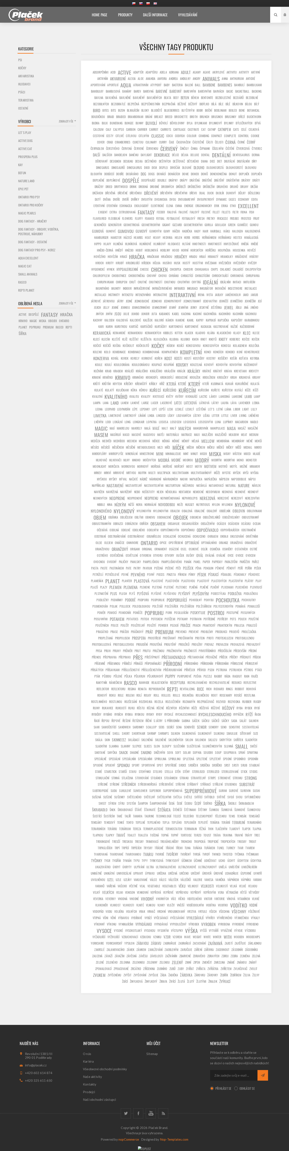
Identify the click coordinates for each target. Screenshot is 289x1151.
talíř (128, 816)
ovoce (240, 555)
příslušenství (130, 670)
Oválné (220, 555)
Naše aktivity (92, 1077)
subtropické (100, 790)
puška (197, 676)
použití (151, 625)
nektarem (185, 492)
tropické (213, 841)
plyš (132, 593)
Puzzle (208, 676)
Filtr (235, 212)
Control (243, 136)
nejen (160, 492)
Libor (236, 409)
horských (196, 250)
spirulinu (174, 759)
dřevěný (151, 193)
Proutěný (170, 644)
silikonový (205, 733)
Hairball (216, 231)
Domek (195, 174)
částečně (198, 142)
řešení (126, 720)
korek (124, 358)
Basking (256, 91)
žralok (212, 981)
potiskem (157, 619)
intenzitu (127, 294)
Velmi (119, 892)
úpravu (150, 873)
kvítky (179, 396)
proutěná (156, 644)
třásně (159, 848)
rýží (249, 714)
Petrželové (112, 574)
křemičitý (141, 383)
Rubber (246, 701)
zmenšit (207, 962)
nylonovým (144, 511)
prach (197, 625)
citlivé (120, 136)
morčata (113, 466)
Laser (154, 403)
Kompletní (191, 352)
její (260, 301)
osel (184, 549)
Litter (215, 415)
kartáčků (146, 326)
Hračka (137, 256)
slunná (228, 746)
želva (246, 975)
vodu (109, 911)
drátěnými (232, 180)
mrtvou (131, 472)
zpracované (121, 968)
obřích (144, 523)
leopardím (123, 409)
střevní (180, 784)
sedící (170, 727)
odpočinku (188, 530)
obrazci (118, 523)
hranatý (213, 256)
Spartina (252, 752)
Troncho (186, 841)
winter (217, 937)
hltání (186, 244)
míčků (220, 447)
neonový (253, 492)
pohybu (209, 600)
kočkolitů (142, 345)
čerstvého (113, 148)
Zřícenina (149, 968)
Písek (201, 574)
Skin (107, 740)
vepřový (195, 892)
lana (106, 403)
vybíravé (136, 918)
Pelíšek (188, 568)
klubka (174, 339)
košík (233, 358)
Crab (110, 142)
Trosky (241, 841)
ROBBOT (239, 689)
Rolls (176, 695)
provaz (209, 644)
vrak (142, 911)
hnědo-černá (105, 250)
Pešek (257, 568)
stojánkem (171, 778)
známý (253, 962)
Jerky (193, 307)
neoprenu (151, 498)
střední (114, 784)
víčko (181, 898)
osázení (174, 549)
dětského (193, 161)
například (98, 485)
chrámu (174, 275)
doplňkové (113, 180)
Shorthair (138, 733)
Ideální (210, 282)
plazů (94, 587)
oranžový (120, 549)
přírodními (221, 663)
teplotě (203, 822)
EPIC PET (23, 188)
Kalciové (135, 320)
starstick (110, 771)
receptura (177, 682)
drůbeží (181, 186)
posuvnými (101, 619)
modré (176, 460)
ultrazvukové (187, 867)
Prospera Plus (28, 156)
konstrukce (252, 352)
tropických (228, 841)
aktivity (244, 72)
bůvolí (163, 123)
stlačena (127, 778)
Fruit (256, 218)
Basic (229, 91)
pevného (138, 574)
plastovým (236, 581)
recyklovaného (197, 682)
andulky (185, 78)
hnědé (254, 244)
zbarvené (185, 956)
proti (210, 638)
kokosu (226, 345)
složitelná (193, 746)
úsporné (246, 873)
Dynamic (221, 199)
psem (211, 670)
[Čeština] (133, 3)
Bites (105, 110)
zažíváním (171, 956)
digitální (229, 161)
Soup (218, 752)
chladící (238, 269)
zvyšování (139, 975)
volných (131, 911)
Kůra (134, 390)
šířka (220, 803)
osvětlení (132, 555)
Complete (230, 136)
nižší (131, 504)
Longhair (138, 422)
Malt (165, 428)
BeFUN (185, 97)
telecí (177, 816)
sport (135, 765)
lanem (124, 403)
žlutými (201, 981)
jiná (246, 307)
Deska (139, 161)
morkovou (128, 466)
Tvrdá (196, 854)
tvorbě (159, 854)
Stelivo (157, 771)
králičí (129, 371)
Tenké (120, 822)
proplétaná (105, 638)
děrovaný (101, 161)
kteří (205, 383)
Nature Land (26, 180)
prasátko (102, 631)
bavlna (98, 97)
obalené (199, 511)
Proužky (197, 644)
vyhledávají (195, 917)
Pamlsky (135, 561)
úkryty (127, 867)
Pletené (168, 587)
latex (178, 402)
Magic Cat (25, 266)
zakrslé (99, 949)
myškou (102, 479)
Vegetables (169, 886)
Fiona (244, 212)
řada (258, 714)
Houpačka (224, 250)
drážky (99, 186)
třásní (170, 848)
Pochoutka (227, 600)
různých (171, 708)
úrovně (218, 873)
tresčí (116, 841)
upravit (138, 873)
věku (182, 886)
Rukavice (107, 708)
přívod (201, 670)
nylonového (101, 511)
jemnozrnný (159, 307)
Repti (172, 689)
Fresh (201, 218)
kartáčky (161, 326)
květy (169, 396)
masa (231, 428)
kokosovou (193, 345)
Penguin (208, 568)
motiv (198, 466)
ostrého (102, 555)
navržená (112, 492)
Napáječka (210, 479)
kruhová (244, 377)
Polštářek (171, 606)
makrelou (123, 428)
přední (253, 651)
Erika (224, 205)
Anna (225, 78)
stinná (115, 778)
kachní (197, 314)
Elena (169, 205)
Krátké (206, 371)
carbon (130, 129)
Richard (219, 689)
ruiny (96, 708)
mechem (132, 441)
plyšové (156, 593)
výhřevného (224, 918)
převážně (211, 657)
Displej (163, 167)
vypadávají (161, 924)
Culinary (151, 142)
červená (127, 148)
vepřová (155, 892)
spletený (215, 759)
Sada (234, 720)
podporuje (158, 600)
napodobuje (238, 479)
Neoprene (117, 498)
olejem (108, 542)
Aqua (125, 85)
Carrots (166, 129)
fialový (194, 212)
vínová (231, 898)
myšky (113, 479)
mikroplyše (116, 453)
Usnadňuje (231, 873)
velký (96, 892)
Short (126, 733)
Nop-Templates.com (174, 1139)
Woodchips (253, 937)
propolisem (122, 638)
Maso (126, 434)
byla (190, 123)
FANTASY (146, 212)
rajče (254, 676)
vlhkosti (128, 905)
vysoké (118, 930)
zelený (177, 962)
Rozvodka (234, 701)
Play (258, 581)
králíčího (156, 371)
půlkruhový (155, 676)
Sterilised (198, 771)
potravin (195, 619)
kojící (180, 345)
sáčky (225, 720)
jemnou (125, 307)
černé (241, 142)
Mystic (226, 472)
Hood (175, 250)
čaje (171, 142)
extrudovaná (127, 212)
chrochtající (220, 275)
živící (172, 981)
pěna (198, 568)
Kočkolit (128, 345)
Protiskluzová (101, 644)
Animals (211, 78)
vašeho (122, 886)
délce (175, 155)
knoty (223, 339)
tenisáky (96, 822)
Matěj (160, 434)
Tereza (137, 829)
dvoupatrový (205, 199)
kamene (180, 320)
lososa (163, 422)
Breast (158, 116)
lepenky (145, 409)
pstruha (221, 670)
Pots (233, 619)
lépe (135, 409)
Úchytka (255, 860)
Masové (136, 434)
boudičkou (98, 116)
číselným (218, 148)
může (217, 472)
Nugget (189, 504)
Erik (216, 205)
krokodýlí (166, 377)
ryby (159, 714)
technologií (163, 816)
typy (145, 860)
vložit (171, 905)
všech (213, 911)
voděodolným (195, 905)
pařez (255, 561)
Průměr (127, 651)
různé (160, 708)
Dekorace (162, 155)
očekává (102, 530)
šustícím (109, 816)
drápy (183, 180)
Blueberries (171, 110)
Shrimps (163, 733)
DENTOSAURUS (241, 155)
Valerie (197, 879)
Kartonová (176, 326)
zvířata (200, 968)
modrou (188, 460)
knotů (213, 339)
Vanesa (208, 879)
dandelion (120, 155)
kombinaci (134, 352)
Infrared (179, 288)
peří (240, 568)
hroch (99, 263)
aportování (98, 85)
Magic (101, 428)
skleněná (147, 740)
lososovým (205, 422)
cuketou (138, 142)
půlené (118, 676)
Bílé (228, 104)
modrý (202, 460)
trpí (117, 848)
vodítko (238, 905)
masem (101, 434)
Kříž (162, 383)
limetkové (115, 415)
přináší (138, 663)
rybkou (139, 714)
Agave (206, 72)
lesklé (179, 409)
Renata (142, 689)
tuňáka (197, 848)
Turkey (230, 848)
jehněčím (250, 301)
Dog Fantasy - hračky (32, 221)
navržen (99, 492)
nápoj (252, 479)
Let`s (211, 409)
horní (184, 250)
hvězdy (252, 263)
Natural (231, 485)
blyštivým (188, 110)
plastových (219, 581)
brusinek (217, 116)
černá (230, 142)
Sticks (253, 771)
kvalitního (116, 396)
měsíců (105, 447)
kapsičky (237, 320)
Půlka (128, 676)
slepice (137, 746)
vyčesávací (161, 918)
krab (108, 371)
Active (124, 72)
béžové (182, 104)
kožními (98, 371)
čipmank (205, 148)
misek (203, 453)
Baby (167, 85)
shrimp (151, 733)
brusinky (231, 116)
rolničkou (202, 695)
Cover (101, 142)
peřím (248, 568)
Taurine (149, 816)
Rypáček (238, 714)
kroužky (222, 377)
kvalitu (134, 396)
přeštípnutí (152, 657)
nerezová (207, 498)
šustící (97, 816)
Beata (167, 97)
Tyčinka (239, 854)
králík (181, 371)
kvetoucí (158, 396)
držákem (97, 193)
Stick (244, 771)
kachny (97, 320)
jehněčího (236, 301)
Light (245, 409)
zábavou (142, 943)
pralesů (251, 625)
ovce (231, 555)
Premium (164, 632)
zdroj (225, 956)
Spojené (98, 765)
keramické (119, 333)
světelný (149, 797)
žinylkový (151, 981)
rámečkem (115, 682)
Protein (200, 638)
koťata (243, 358)
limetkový (129, 415)
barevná (148, 91)
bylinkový (215, 123)
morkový (143, 466)
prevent (194, 631)
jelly (106, 307)
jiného (254, 307)
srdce (182, 765)
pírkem (182, 574)
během (195, 97)
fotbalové (173, 218)
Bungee (129, 123)
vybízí (148, 918)
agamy (197, 72)
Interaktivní (182, 295)
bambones (225, 85)
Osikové (194, 549)
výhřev (210, 918)
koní (239, 352)
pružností (190, 651)
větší (243, 892)
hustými (198, 263)
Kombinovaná (151, 352)
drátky (245, 180)
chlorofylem (101, 275)
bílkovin (238, 104)
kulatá (254, 383)
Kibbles (168, 333)
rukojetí (121, 708)
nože (180, 504)
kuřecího (169, 390)
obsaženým (208, 523)
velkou (252, 886)
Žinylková (136, 981)
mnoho (136, 460)
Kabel (175, 314)
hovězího (100, 256)
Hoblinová (151, 250)
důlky (242, 193)
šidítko (207, 803)
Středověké (166, 784)
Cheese (144, 269)
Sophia (197, 752)
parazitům (231, 561)
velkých (108, 892)
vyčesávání (177, 918)
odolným (152, 530)
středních (128, 784)
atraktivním (140, 85)
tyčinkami (252, 854)
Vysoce (104, 930)
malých (184, 428)
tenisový (109, 822)
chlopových (253, 269)
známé (231, 962)
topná (165, 835)
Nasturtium (172, 485)
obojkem (195, 517)
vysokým (163, 930)
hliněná (118, 244)
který (194, 384)
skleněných (175, 740)
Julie (126, 314)
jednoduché (142, 301)
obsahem (157, 524)
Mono (240, 460)
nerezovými (252, 498)
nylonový (124, 511)
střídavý (192, 784)
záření (198, 949)
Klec (246, 333)
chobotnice (119, 275)
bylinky (229, 123)
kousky (182, 365)
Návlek (256, 485)
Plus (113, 593)
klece (256, 333)
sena (179, 727)
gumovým (155, 231)
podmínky (117, 600)
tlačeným (221, 829)
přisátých (97, 670)
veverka (98, 898)
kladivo (200, 333)
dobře (120, 174)
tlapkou (98, 835)
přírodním (207, 663)
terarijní (238, 822)
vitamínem (243, 898)
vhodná (122, 898)
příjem (257, 657)
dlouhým (96, 174)
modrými (229, 460)
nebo (137, 492)
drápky (173, 180)
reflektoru (118, 689)
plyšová (143, 593)
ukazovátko (103, 867)
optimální (192, 542)
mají (112, 428)
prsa (99, 651)
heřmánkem (209, 237)
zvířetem (226, 968)
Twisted (227, 854)
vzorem (177, 937)
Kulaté (98, 390)
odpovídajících (229, 530)
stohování (142, 778)
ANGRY (196, 78)
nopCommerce (128, 1139)
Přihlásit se (223, 1088)
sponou (123, 765)
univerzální (124, 873)
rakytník (101, 682)
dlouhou (250, 167)
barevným (190, 91)
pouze (114, 625)
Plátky (249, 581)
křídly (153, 383)
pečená (158, 568)
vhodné (134, 898)
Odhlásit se (247, 1088)
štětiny (202, 809)
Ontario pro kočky (30, 205)
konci (207, 352)
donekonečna (218, 174)
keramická (102, 333)
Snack (123, 752)
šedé (180, 803)
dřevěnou (136, 193)
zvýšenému (114, 975)
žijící (125, 981)
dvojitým (147, 199)
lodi (108, 422)
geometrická (131, 225)
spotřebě (171, 765)
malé (156, 428)
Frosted (246, 218)
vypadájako (143, 924)
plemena (131, 587)
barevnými (204, 91)
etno (233, 205)
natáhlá (201, 485)
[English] (155, 3)
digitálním (243, 161)
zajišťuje (240, 943)
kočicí (97, 345)
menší (258, 441)
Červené (139, 148)
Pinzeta (171, 574)
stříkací (205, 784)
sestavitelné (102, 733)
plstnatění (101, 593)
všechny (239, 911)
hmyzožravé (231, 244)
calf (108, 129)
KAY (20, 164)
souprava (230, 752)
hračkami (153, 256)
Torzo (197, 835)
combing (204, 136)
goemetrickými (193, 225)
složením (179, 746)
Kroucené (182, 377)
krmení (96, 377)
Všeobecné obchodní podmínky (105, 1069)
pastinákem (117, 568)
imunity (116, 288)
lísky (171, 415)
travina (227, 835)
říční (148, 720)
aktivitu (232, 72)
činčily (184, 148)
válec (162, 879)
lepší (162, 409)
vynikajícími (125, 924)
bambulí (239, 85)
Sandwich (124, 727)
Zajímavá (215, 943)
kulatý (109, 390)
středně (103, 784)
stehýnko (145, 771)
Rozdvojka (145, 701)
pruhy (117, 651)
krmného (138, 377)
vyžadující (98, 937)
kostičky (199, 358)
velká (233, 886)
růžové (215, 708)
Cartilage (179, 129)
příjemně (100, 663)
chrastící (187, 275)
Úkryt (116, 867)
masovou (149, 434)
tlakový (234, 829)
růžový (228, 708)
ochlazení (169, 536)
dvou (172, 199)
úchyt (231, 860)
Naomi (183, 479)
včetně (133, 886)
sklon (189, 740)
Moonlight (99, 466)
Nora (139, 504)
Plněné (204, 587)
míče (167, 447)
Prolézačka (249, 631)
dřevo (193, 193)
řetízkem (137, 720)
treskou (127, 841)
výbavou (123, 918)
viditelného (194, 898)
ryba (240, 708)
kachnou (251, 314)
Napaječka (196, 479)
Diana (204, 161)
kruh (233, 377)
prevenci (181, 631)
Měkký (186, 441)
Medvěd (106, 441)
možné (244, 466)
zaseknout (222, 949)
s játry (158, 720)
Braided (121, 116)
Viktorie (219, 898)
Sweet (102, 803)
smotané (100, 752)
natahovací (216, 485)
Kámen (169, 320)
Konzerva (101, 358)
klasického (224, 333)
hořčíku (210, 250)
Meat (244, 434)
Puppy (170, 676)
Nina (109, 504)
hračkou (166, 256)
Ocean (256, 523)
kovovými (236, 364)
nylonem (227, 504)
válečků (185, 879)
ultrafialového (166, 867)
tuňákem (209, 848)
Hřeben (146, 263)
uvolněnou (98, 879)
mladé (256, 453)
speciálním (129, 759)
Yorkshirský (114, 943)
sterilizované (230, 771)
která (171, 384)
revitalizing (187, 689)
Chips (214, 269)
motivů (223, 466)
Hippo (97, 244)
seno (224, 727)
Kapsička (223, 320)
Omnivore (133, 542)
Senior (201, 727)
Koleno (97, 352)
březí (241, 116)
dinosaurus (134, 167)
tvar (241, 848)
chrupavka (253, 275)
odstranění (248, 530)
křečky (128, 383)
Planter (127, 581)
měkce (156, 441)
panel (197, 561)
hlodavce (174, 244)
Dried (109, 186)
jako (246, 294)
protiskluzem (224, 638)
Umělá (223, 867)
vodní (253, 905)
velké (242, 886)
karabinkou (252, 320)
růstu (141, 708)
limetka (100, 415)
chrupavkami (105, 282)
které (182, 383)
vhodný (147, 899)
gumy (167, 231)
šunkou (214, 809)
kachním (238, 314)
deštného (151, 161)
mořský (179, 466)
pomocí (112, 612)
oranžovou (102, 549)
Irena (201, 294)
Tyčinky (96, 860)
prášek (124, 631)
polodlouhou (141, 606)
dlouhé (186, 167)
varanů (100, 886)
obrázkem (131, 523)
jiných (100, 314)
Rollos (166, 695)
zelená (256, 956)
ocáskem (233, 523)
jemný (172, 307)
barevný (175, 91)
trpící (125, 848)
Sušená (96, 797)
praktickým (224, 625)
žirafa (163, 981)
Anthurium (237, 78)
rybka (129, 714)
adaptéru (152, 72)
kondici (230, 352)
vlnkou (150, 905)
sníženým (159, 752)
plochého (241, 587)
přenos (96, 657)
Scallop (151, 727)
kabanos (164, 314)
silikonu (219, 733)
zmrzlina (219, 962)
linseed (160, 415)
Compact (216, 136)
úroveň (207, 873)
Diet (219, 161)
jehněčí (223, 301)
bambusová (113, 91)
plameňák (97, 581)
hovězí (251, 250)
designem (115, 161)
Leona (99, 409)
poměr (101, 612)
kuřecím (187, 390)
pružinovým (174, 651)
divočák (175, 167)
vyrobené (238, 924)
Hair (205, 231)
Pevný (150, 574)
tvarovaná (101, 854)
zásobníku (251, 949)
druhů (234, 186)
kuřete (215, 390)
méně (249, 441)
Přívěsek (189, 670)
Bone (242, 110)
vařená (111, 886)
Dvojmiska (160, 199)
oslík (204, 549)
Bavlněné (125, 97)
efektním (112, 205)
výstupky (177, 930)
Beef (176, 97)
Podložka (235, 593)
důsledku (254, 193)
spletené (202, 759)
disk (154, 167)
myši (246, 472)
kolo (107, 352)
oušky (190, 555)
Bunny (139, 123)
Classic (157, 136)
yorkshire (97, 943)
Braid (110, 116)
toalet (131, 835)
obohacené (164, 517)
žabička (173, 975)
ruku (131, 708)
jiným (109, 314)
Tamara (137, 816)
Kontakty (89, 1084)
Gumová (98, 231)
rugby (257, 701)
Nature (244, 485)
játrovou (109, 301)
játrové (96, 301)
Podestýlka (218, 593)
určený (195, 873)
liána (228, 409)
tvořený (185, 854)
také (119, 816)
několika (171, 492)
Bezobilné (252, 97)
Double (162, 180)
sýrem (112, 803)
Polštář (157, 606)
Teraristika (25, 100)
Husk (177, 263)
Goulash (220, 225)
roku (112, 695)
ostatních (241, 549)
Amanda (150, 78)
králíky (193, 371)
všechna (224, 911)
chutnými (184, 282)
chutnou (169, 282)
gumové (111, 231)
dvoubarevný (186, 199)
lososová (189, 422)
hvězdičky (239, 263)
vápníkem (233, 879)
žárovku (199, 975)
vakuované (141, 879)
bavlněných (154, 97)
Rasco (130, 682)
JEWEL (229, 307)
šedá (172, 803)
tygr (107, 860)
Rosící (238, 695)
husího (167, 263)
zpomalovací (103, 968)
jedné (129, 301)
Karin (109, 326)
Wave (187, 937)
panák (187, 561)
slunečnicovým (212, 746)
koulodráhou (141, 364)
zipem (196, 962)
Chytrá (196, 282)
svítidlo (209, 797)
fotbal (160, 218)
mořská (156, 466)
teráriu (112, 829)
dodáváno (132, 174)
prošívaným (185, 638)
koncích (218, 352)
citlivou (131, 136)
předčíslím (224, 651)
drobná (143, 186)
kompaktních (170, 352)
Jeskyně (204, 307)
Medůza (95, 441)
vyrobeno (252, 924)
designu (128, 161)
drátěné (207, 180)
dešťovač (179, 161)
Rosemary (226, 695)
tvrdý (206, 854)
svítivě (221, 797)
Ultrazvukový (207, 867)
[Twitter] (126, 1113)
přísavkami (113, 670)
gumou (254, 225)
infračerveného (162, 288)
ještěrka (216, 307)
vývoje (238, 930)
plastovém (172, 581)
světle (188, 797)
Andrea (173, 78)
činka (194, 148)
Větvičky (254, 892)
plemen (115, 587)
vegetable (153, 886)
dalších (107, 155)
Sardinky (138, 727)
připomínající (153, 663)
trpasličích (105, 848)
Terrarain (190, 829)
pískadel (226, 574)
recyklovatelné (219, 682)
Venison (130, 892)
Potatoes (133, 619)
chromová (237, 275)
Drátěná (195, 180)
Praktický (209, 625)
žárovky (212, 975)
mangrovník (200, 428)
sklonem (200, 740)
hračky (181, 256)
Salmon (253, 720)
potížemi (170, 619)
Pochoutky (249, 600)
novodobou (166, 504)
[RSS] (163, 1113)
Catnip (212, 129)
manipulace (217, 428)
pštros (248, 670)
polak (113, 606)
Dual (202, 193)
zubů (172, 968)
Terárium (125, 829)
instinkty (114, 294)
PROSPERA (139, 638)
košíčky (223, 358)
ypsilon (129, 943)
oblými (139, 517)
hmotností (215, 244)
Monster (251, 460)
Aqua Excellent (28, 258)
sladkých (251, 740)
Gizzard (177, 225)
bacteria (177, 85)
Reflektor (102, 689)
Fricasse (222, 218)
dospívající (148, 180)
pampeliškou (151, 561)
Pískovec (254, 574)
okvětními (252, 536)
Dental (205, 155)
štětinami (190, 809)
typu (136, 860)
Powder (163, 625)
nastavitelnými (153, 485)
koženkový (251, 364)
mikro (258, 447)
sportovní (148, 765)
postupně (233, 612)
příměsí (126, 663)
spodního (240, 759)
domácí (161, 174)
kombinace (119, 352)
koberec (235, 339)
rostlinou (115, 701)
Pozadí (174, 625)
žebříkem (235, 975)
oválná (209, 555)
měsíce (95, 447)
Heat (148, 237)
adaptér (138, 72)
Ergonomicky (203, 205)
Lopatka (151, 422)
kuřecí (155, 390)
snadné (134, 752)
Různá (150, 708)
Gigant (166, 225)
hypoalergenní (127, 269)
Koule (99, 364)
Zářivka (209, 949)
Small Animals (27, 274)
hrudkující (132, 263)
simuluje (232, 733)
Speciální (114, 759)
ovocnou (99, 561)
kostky (211, 358)
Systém (131, 803)
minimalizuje (173, 453)
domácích (174, 174)
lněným (98, 422)
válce (153, 879)
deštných (165, 161)
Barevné (161, 91)
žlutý (190, 981)
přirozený (251, 663)
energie (188, 205)
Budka (96, 123)
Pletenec (181, 587)
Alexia (132, 78)
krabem (118, 371)
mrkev (98, 472)
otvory (169, 555)
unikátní (109, 873)
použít (125, 625)
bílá (213, 104)
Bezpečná (133, 104)
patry (137, 568)
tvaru (148, 854)
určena (161, 873)
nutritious (203, 504)
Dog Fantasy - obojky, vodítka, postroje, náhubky (38, 231)
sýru (121, 803)
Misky (227, 453)
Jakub (254, 294)
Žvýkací (224, 981)
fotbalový (188, 218)
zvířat (190, 968)
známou (242, 962)
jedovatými (210, 301)
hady (197, 231)
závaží (108, 956)
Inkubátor (206, 288)
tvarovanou (133, 854)
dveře (116, 199)
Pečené (169, 568)
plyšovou (170, 593)
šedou (188, 803)
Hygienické (98, 269)
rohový (102, 695)
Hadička (187, 231)
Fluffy (139, 218)
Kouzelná (196, 364)
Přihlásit (288, 10)
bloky (145, 110)
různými (184, 708)
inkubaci (192, 288)
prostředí (154, 638)
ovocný (112, 561)
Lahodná (224, 396)
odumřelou (154, 536)
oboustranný (250, 517)
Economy (243, 199)
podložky (102, 600)
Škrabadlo (99, 809)
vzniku (157, 937)
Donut (233, 174)
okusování (237, 536)
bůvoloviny (177, 123)
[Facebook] (138, 1113)
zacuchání (199, 943)
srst (227, 765)
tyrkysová (157, 860)
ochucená (184, 536)
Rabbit (218, 676)
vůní (113, 918)
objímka (113, 517)
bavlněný (139, 97)
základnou (255, 943)
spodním (253, 759)
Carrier (142, 129)
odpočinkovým (170, 530)
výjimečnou (241, 918)
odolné (125, 530)
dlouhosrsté (234, 167)
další (96, 154)
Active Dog (25, 140)
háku (226, 231)
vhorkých (162, 898)
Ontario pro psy (29, 197)
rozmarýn (189, 701)
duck (210, 193)
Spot (160, 765)
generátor (114, 225)
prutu (147, 651)
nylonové (245, 504)
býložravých (244, 123)
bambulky (97, 91)
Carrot (153, 129)
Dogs (151, 174)
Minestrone (147, 453)
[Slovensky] (141, 3)
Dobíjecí (109, 174)
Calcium (98, 129)
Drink (133, 186)
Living (242, 415)
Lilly (254, 409)
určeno (184, 873)
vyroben (208, 924)
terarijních (98, 829)
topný (175, 835)
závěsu (143, 956)
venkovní (142, 892)
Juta (154, 314)
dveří (125, 199)
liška (206, 415)
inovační (220, 288)
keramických (153, 333)
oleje (99, 542)
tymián (127, 860)
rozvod (221, 701)
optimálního (209, 542)
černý (251, 142)
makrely (136, 428)
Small (241, 746)
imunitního (102, 288)
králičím (169, 371)
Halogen (237, 231)
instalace (251, 288)
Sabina (186, 720)
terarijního (254, 822)
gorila (209, 225)
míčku (211, 447)
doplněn (256, 174)
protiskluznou (245, 638)
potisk (145, 619)
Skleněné (161, 740)
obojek (180, 517)
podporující (177, 600)
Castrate (193, 129)
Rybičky (96, 714)
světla (177, 797)
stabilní (254, 765)
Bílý (256, 104)
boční (208, 110)
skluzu (212, 740)
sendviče (189, 727)
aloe (141, 78)
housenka (239, 250)
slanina (113, 746)
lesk (170, 409)
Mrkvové (118, 472)
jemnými (183, 307)
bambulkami (254, 85)
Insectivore (235, 288)
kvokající (191, 396)
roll (157, 695)
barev (137, 91)
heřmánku (224, 237)
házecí (128, 237)
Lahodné (237, 396)
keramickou (135, 333)
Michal (248, 447)
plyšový (184, 593)
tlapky (110, 835)
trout (252, 841)
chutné (142, 282)
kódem (171, 345)
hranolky (226, 256)
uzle (118, 879)
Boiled (233, 110)
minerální (131, 453)
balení (189, 85)
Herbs (196, 237)
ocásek (221, 523)
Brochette (181, 116)
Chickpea (175, 269)
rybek (248, 708)
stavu (133, 771)
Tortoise (186, 835)
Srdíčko (217, 765)
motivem (210, 466)
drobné (154, 186)
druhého (222, 186)
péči (178, 568)
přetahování (196, 657)
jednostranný (192, 301)
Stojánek (156, 778)
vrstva (191, 911)
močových (149, 460)
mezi (160, 447)
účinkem (187, 860)
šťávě (138, 809)
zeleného (112, 962)
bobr (200, 110)
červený (169, 148)
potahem (117, 619)
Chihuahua (202, 269)
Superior (155, 790)
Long (128, 422)
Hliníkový (159, 244)
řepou (105, 720)
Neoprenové (134, 498)
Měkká (166, 441)
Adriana (174, 72)
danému (134, 155)
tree (257, 835)
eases (232, 199)
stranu (184, 778)
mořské (167, 466)
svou (239, 797)
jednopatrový (172, 301)
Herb (187, 237)
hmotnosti (199, 244)
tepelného (153, 822)
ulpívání (139, 867)
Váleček (173, 879)
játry (120, 301)
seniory (213, 727)
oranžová (236, 542)
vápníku (246, 879)
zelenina (125, 962)
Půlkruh (139, 676)
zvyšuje (153, 975)
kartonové (192, 326)
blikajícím (133, 110)
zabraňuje (169, 943)
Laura (224, 403)
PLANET (112, 581)
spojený (110, 765)
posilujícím (181, 612)
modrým (216, 460)
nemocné (198, 492)
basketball (242, 91)
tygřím (116, 860)
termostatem (173, 829)
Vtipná (97, 918)
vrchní (161, 911)
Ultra (150, 867)
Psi (20, 59)
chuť (132, 282)
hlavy (107, 244)
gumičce (242, 225)
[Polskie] (148, 3)
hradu (193, 256)
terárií (226, 822)
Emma (178, 205)
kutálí (239, 390)
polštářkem (203, 606)
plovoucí (256, 587)
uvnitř (257, 873)
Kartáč (133, 326)
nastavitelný (133, 485)
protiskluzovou (123, 644)
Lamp (257, 396)
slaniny (125, 746)
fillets (226, 212)
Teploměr (190, 822)
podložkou (251, 593)
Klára (211, 333)
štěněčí (177, 809)
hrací (123, 256)
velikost (193, 886)
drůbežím (209, 186)
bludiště (156, 110)
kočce (246, 339)
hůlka (157, 263)
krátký (217, 371)
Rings (229, 689)
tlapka (257, 829)
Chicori (188, 269)
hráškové (241, 256)
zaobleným (171, 949)
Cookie (255, 136)
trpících (136, 848)
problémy (207, 631)
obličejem (126, 517)
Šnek (113, 809)
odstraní (100, 536)
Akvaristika (26, 76)
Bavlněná (111, 97)
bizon (121, 110)
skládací (133, 740)
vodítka (211, 905)
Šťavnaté (150, 809)
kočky (158, 345)
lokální (117, 422)
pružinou (159, 651)
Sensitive (234, 727)
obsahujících (190, 523)
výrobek (194, 924)
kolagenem (240, 345)
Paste (103, 568)
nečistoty (148, 492)
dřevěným (166, 193)
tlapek (246, 829)
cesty (109, 136)
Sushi (256, 790)
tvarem (250, 848)
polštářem (187, 606)
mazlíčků (221, 434)
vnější (180, 905)
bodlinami (220, 110)
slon (157, 746)
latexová (190, 402)
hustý (186, 263)
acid (113, 72)
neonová (227, 492)
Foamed (149, 218)
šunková (226, 809)
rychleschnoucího (214, 714)
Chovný (151, 275)
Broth (194, 116)
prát (149, 632)
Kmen (195, 339)
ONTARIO (149, 543)
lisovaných (183, 415)
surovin (245, 790)
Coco (169, 136)
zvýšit (127, 975)
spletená (188, 759)
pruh (107, 651)
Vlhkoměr (101, 905)
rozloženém (172, 701)
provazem (222, 644)
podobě (130, 600)
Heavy (157, 237)
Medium (253, 434)
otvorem (145, 555)
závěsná (132, 956)
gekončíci (100, 225)
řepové (115, 720)
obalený (212, 511)
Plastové (157, 581)
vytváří (213, 930)
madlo (254, 422)
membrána (223, 441)
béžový (192, 104)
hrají (202, 256)
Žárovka (186, 975)
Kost (168, 358)
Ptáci (21, 92)
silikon (175, 733)
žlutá (181, 981)
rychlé (168, 714)
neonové (240, 492)
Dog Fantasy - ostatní (32, 241)
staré (98, 771)
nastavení (115, 485)
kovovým (221, 364)
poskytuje (197, 612)
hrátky (254, 256)
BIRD (96, 110)
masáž (242, 428)
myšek (237, 472)
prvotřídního (207, 651)
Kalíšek (148, 320)
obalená (187, 511)
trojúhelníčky (169, 841)
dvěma (107, 199)
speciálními (145, 759)
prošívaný (169, 638)
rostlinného (99, 701)
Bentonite (207, 97)
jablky (219, 294)
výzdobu (250, 930)
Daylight (146, 155)
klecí (96, 339)
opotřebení (176, 542)
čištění (230, 148)
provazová (237, 644)
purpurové (184, 676)
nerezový (237, 498)
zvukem (99, 975)
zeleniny (152, 962)
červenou (152, 148)
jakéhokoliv (233, 294)
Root (214, 695)
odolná (114, 530)
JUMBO (135, 314)
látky (215, 403)
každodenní (247, 326)
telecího (188, 816)
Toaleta (143, 835)
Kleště (116, 339)
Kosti (178, 358)
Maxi (197, 434)
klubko (185, 339)
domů (204, 174)
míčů (238, 447)
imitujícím (249, 282)
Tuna (188, 848)
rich (209, 689)
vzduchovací (130, 937)
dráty (256, 180)
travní (239, 835)
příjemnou (113, 663)
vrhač (151, 911)
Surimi (223, 790)
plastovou (188, 581)
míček (178, 447)
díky (254, 161)
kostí (187, 358)
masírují (115, 434)
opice (163, 542)
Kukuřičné (241, 383)
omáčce (119, 542)
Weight (197, 937)
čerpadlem (97, 148)
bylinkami (201, 123)
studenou (231, 784)
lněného (254, 415)
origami (135, 549)
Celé (244, 129)
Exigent (102, 212)
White (207, 937)
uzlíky (128, 879)
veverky (110, 898)
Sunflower (140, 790)
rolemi (130, 695)
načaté (133, 479)
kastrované (220, 326)
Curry (163, 142)
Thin (210, 829)
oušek (180, 555)
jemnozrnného (141, 307)
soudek (208, 752)
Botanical (253, 110)
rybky (150, 714)
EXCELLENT (248, 206)
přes (138, 657)
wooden (239, 937)
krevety (254, 371)
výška (191, 930)
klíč (124, 339)
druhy (244, 186)
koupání (169, 364)
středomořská (147, 784)
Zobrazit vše (66, 121)
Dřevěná (110, 193)
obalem (175, 511)
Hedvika (167, 237)
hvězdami (211, 263)
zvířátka (213, 968)
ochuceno (199, 536)
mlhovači (115, 460)
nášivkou (188, 485)
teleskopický (204, 816)
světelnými (164, 797)
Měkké (176, 441)
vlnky (161, 905)
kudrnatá (217, 383)
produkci (221, 631)
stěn (178, 771)
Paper (206, 561)
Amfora (162, 78)
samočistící (109, 727)
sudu (114, 790)
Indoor (127, 288)
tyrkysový (172, 860)
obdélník (225, 511)
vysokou (149, 930)
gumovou (125, 231)
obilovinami (254, 511)
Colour (191, 136)
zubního (162, 968)
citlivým (144, 136)
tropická (199, 841)
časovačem (183, 142)
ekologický (141, 205)
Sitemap (152, 1054)
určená (172, 873)
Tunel (220, 848)
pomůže (138, 612)
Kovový (209, 364)
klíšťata (146, 339)
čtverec (257, 148)
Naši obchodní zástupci (99, 1099)
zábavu (156, 943)
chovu (162, 275)
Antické (250, 78)
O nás (87, 1054)
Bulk (105, 123)
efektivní (99, 205)
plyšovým (201, 593)
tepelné (140, 822)
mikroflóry (99, 453)
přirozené (237, 663)
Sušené (107, 797)
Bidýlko (204, 104)
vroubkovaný (176, 911)
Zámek (130, 949)
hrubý (120, 263)
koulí (108, 364)
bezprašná (168, 104)
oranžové (251, 542)
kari (101, 326)
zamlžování (155, 949)
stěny (186, 771)
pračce (185, 625)
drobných (167, 186)
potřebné (209, 619)
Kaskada (206, 326)
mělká (195, 441)
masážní (253, 428)
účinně (198, 860)
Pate (128, 568)
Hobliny (165, 250)
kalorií (159, 320)
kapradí (211, 320)
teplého (177, 822)
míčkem (200, 447)
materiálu (172, 434)
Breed (168, 116)
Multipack (163, 472)
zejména (245, 956)
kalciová (122, 320)
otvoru (158, 555)
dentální (221, 155)
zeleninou (138, 962)
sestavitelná (250, 727)
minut (194, 453)
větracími (232, 892)
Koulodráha (122, 364)
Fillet (216, 212)
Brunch (204, 116)
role (121, 695)
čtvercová (243, 148)
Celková (254, 129)
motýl (234, 466)
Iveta (209, 294)
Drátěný (219, 180)
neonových (100, 498)
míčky (229, 447)
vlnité (140, 905)
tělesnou (221, 816)
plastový (203, 581)
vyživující (113, 937)
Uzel (110, 879)
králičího (142, 371)
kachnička (210, 314)
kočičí (107, 345)
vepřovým (209, 892)
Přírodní (172, 663)
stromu (237, 778)
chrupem (121, 282)
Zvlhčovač (240, 968)
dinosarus (102, 167)
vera (221, 892)
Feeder (161, 212)
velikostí (222, 886)
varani (257, 879)
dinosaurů (118, 167)
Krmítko (108, 377)
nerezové (223, 498)
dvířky (135, 199)
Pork (169, 612)
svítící (198, 797)
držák (254, 186)
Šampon (143, 803)
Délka (184, 155)
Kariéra (88, 1061)
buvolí (151, 123)
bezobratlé (118, 104)
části (209, 142)
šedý (197, 803)
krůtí (96, 383)
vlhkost (115, 905)
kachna (186, 314)
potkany (182, 619)
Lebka (255, 403)
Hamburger (101, 237)
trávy (248, 835)
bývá (258, 123)
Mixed (247, 453)
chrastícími (202, 275)
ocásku (246, 523)
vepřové (168, 892)
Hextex (237, 237)
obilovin (239, 511)
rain (246, 676)
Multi (151, 472)
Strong (251, 778)
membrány (238, 441)
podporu (143, 600)
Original (147, 549)
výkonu (111, 924)
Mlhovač (101, 460)
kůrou (143, 390)
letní (219, 409)
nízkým (120, 504)
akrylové (218, 72)
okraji (224, 536)
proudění (142, 644)
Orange (223, 542)
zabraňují (184, 943)
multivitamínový (201, 472)
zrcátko (136, 968)
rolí (139, 695)
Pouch (242, 619)
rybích (118, 714)
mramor (255, 466)
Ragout (237, 676)
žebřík (224, 975)
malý (173, 428)
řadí (96, 720)
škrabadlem (246, 803)
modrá (163, 460)
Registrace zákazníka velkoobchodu (288, 18)
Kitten (178, 333)
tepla (165, 822)
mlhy (126, 460)
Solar (187, 752)
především (240, 651)
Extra (113, 212)
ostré (253, 549)
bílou (248, 104)
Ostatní (23, 108)
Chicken (159, 269)
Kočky (22, 67)
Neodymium (213, 492)
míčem (190, 447)
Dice (212, 161)
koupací (157, 364)
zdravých (213, 956)
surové (233, 790)
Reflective (250, 682)
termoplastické (153, 829)
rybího (107, 714)
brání (148, 116)
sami (96, 727)
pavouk (147, 568)
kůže (248, 390)
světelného (134, 797)
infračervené (142, 288)
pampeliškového (171, 561)
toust (207, 835)
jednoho (156, 301)
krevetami (240, 371)
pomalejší (254, 606)
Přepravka (110, 657)
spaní (241, 752)
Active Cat (25, 148)
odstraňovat (136, 536)
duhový (231, 193)
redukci (236, 682)
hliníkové (145, 244)
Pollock (125, 606)
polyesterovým (223, 606)
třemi (179, 848)
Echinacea (126, 205)
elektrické (157, 205)
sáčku (205, 720)
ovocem (250, 555)
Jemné (115, 307)
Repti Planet (26, 290)
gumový (141, 231)
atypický (156, 85)
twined (216, 854)
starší (123, 771)
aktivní (255, 72)
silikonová (189, 733)
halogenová (252, 231)
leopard (110, 409)
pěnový (231, 568)
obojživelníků (211, 517)
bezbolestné (223, 97)
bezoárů (238, 97)
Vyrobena (224, 924)
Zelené (100, 962)
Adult (186, 72)
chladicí (225, 269)
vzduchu (145, 937)
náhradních (170, 479)
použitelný (138, 625)
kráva (228, 371)
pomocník (125, 612)
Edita (254, 199)
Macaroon (241, 422)
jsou (117, 313)
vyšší (203, 930)
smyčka (112, 752)
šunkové (239, 809)
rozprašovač (205, 701)
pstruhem (235, 670)
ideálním (225, 282)
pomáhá (240, 606)
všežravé (254, 911)
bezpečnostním (150, 104)
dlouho (199, 167)
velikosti (207, 886)
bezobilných (101, 104)
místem (237, 453)
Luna (218, 422)
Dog (143, 174)
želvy (255, 975)
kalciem (109, 320)
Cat (203, 129)
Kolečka (254, 345)
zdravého (199, 956)
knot (204, 339)
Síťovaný (245, 733)
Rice (200, 689)
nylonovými (160, 511)
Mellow (208, 441)
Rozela (158, 701)
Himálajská (251, 237)
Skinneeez (119, 739)
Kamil (190, 320)
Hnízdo (129, 250)
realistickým (159, 682)
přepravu (125, 657)
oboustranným (101, 523)
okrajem (213, 536)
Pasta (94, 568)
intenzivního (143, 294)
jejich (97, 307)
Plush (123, 593)
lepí (154, 409)
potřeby (222, 619)
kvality (145, 396)
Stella (169, 771)
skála (99, 740)
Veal (142, 886)
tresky (139, 841)
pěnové (219, 568)
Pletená (157, 587)
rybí (257, 708)
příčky (234, 657)
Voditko (223, 905)
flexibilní (114, 218)
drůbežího (194, 186)
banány (126, 91)
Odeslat (262, 1075)
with (228, 937)
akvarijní (118, 78)
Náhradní (155, 479)
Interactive (160, 294)
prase (114, 631)
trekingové (103, 841)
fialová (171, 212)
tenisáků (254, 816)
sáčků (215, 720)
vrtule (202, 911)
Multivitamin (180, 472)
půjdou (106, 676)
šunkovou (253, 809)
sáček (196, 720)
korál (115, 358)
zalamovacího (116, 949)
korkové (147, 358)
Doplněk (244, 174)
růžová (204, 708)
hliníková (131, 244)
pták (97, 676)
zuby (181, 968)
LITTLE (224, 415)
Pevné (125, 574)
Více (173, 898)
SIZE (255, 733)
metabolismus (146, 447)
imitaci (237, 282)
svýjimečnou (252, 797)
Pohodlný (195, 600)
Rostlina (249, 695)
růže (194, 708)
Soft (178, 752)
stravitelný (198, 778)
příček (223, 657)
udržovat (210, 860)
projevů (234, 631)
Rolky (147, 695)
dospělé (130, 180)
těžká (202, 829)
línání (142, 415)
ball (198, 85)
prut (138, 651)
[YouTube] (151, 1113)
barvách (218, 91)
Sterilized (213, 771)
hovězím (113, 256)
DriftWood (121, 186)
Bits (113, 110)
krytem (117, 383)
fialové (183, 212)
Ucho (222, 860)
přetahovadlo (174, 657)
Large (145, 403)
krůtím (106, 383)
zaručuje (186, 949)
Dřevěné (123, 193)
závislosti (156, 956)
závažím (119, 956)
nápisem (224, 479)
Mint (186, 453)
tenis (232, 816)
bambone (209, 85)
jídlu (239, 307)
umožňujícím (249, 867)
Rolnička (188, 695)
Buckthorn (254, 116)
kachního (225, 314)
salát (243, 720)
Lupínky (228, 422)
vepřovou (182, 892)
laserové (166, 403)
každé (234, 326)
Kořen (158, 358)
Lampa (97, 403)
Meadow (234, 434)
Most (189, 466)
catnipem (224, 129)
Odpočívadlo (207, 530)
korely (135, 358)
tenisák (241, 816)
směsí (253, 746)
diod (147, 167)
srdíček (193, 765)
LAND (115, 403)
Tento (129, 822)
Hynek (110, 269)
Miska (215, 454)
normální (150, 504)
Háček (176, 231)
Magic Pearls (27, 213)
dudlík (220, 193)
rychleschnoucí (185, 714)
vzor (167, 936)
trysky (148, 848)
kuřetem (227, 390)
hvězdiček (225, 263)
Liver (234, 415)
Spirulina (160, 759)
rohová (251, 689)
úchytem (242, 860)
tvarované (116, 854)
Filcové (206, 212)
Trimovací (152, 841)
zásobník (237, 949)
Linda (151, 415)
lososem (175, 422)
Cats (236, 129)
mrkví (107, 472)
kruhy (256, 377)
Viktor (208, 898)
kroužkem (209, 377)
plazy (103, 587)
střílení (218, 784)
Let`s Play (24, 132)
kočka (117, 345)
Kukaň (229, 383)
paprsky (217, 561)
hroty (110, 263)
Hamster (116, 237)
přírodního (191, 663)
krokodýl (152, 377)
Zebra (234, 956)
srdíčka (205, 765)
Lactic (203, 396)
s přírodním (172, 720)
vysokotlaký (133, 930)
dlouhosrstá (215, 167)
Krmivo (122, 377)
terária (214, 822)
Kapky (200, 320)
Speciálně (100, 759)
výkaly (255, 918)
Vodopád (98, 911)
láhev (213, 396)
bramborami (135, 116)
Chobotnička (136, 275)
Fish (251, 212)
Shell (116, 733)
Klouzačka (160, 339)
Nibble (101, 504)
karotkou (121, 326)
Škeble (232, 803)
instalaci (100, 294)
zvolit (253, 968)
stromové (224, 778)
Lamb (248, 396)
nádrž (143, 479)
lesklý (190, 409)
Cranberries (122, 142)
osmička (215, 549)
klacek (189, 333)
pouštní (254, 619)
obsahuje (174, 523)
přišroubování (172, 670)
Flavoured (99, 218)
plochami (227, 587)
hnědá (245, 244)
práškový (137, 631)
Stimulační (102, 778)
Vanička (220, 879)
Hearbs (138, 237)
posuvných (248, 612)
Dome (185, 174)
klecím (106, 339)
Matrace (186, 434)
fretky (211, 218)
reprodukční (157, 689)
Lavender (244, 403)
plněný (215, 587)
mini (159, 454)
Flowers (127, 218)
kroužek (195, 377)
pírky (192, 574)
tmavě (120, 835)
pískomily (240, 574)
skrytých (225, 740)
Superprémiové (200, 791)
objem (100, 517)
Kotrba (254, 358)
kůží (255, 390)
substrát (247, 784)
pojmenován (100, 606)
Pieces (160, 574)
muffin (142, 472)
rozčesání (130, 701)
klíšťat (134, 339)
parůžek (245, 561)
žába (163, 975)
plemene (145, 587)
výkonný (99, 924)
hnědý (119, 250)
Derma (256, 155)
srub (244, 765)
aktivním (102, 78)
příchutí (245, 657)
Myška (254, 472)
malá (147, 428)
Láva (234, 403)
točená (154, 835)
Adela (163, 72)
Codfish (180, 136)
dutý (98, 199)
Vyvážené (226, 930)
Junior (145, 314)
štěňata (164, 810)
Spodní (227, 759)
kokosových (211, 345)
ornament (160, 549)
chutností (155, 282)
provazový (253, 644)
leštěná (201, 409)
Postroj (216, 613)
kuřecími (203, 390)
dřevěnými (181, 193)
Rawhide (144, 682)
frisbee (234, 218)
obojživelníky (231, 517)
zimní (188, 962)
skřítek (238, 740)
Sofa (170, 752)
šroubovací (125, 809)
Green (231, 225)
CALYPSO (118, 129)
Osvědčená (117, 555)
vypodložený (178, 924)
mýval (123, 479)
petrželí (98, 574)
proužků (184, 644)
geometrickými (151, 225)
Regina (132, 689)
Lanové (135, 403)
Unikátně (96, 873)
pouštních (102, 625)
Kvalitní (97, 396)
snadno (146, 752)
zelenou (165, 962)
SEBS (162, 727)
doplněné (99, 180)
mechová (144, 441)
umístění (234, 867)
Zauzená (97, 956)
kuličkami (122, 390)
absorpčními (100, 72)
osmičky (227, 549)
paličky (123, 561)
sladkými (101, 746)
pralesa (239, 625)
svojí (230, 797)
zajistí (229, 943)
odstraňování (116, 536)
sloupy (166, 746)
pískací (213, 574)
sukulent (125, 790)
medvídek (119, 441)
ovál (199, 555)
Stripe (212, 778)
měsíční (130, 447)
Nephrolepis (190, 498)
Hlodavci (24, 84)
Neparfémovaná (170, 498)
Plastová (141, 581)
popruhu (154, 613)
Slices (148, 746)
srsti (235, 765)
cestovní (98, 136)
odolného (138, 530)
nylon (216, 504)
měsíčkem (118, 447)
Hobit (139, 250)
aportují (112, 85)
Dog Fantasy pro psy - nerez (36, 250)
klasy (237, 333)
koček (255, 339)
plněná (193, 587)
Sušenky (119, 797)
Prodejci (89, 1092)
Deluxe (194, 155)
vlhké (255, 898)
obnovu (150, 517)
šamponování (158, 803)
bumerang (116, 123)
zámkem (141, 949)
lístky (197, 415)
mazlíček (207, 434)
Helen (178, 237)
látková (204, 403)
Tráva (217, 835)
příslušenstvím (151, 670)
